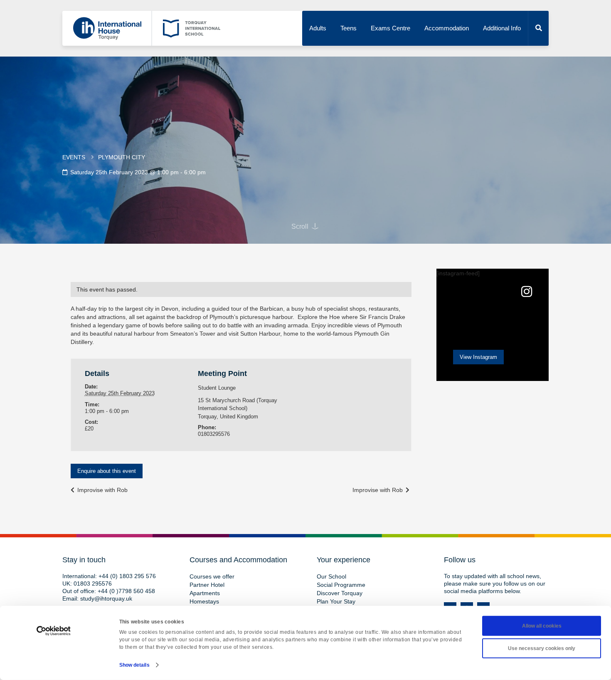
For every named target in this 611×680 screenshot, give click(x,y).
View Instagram (478, 357)
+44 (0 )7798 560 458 (126, 591)
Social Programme (341, 584)
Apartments (205, 593)
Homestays (204, 601)
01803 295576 (93, 583)
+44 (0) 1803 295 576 (127, 576)
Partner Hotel (207, 584)
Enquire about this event (106, 471)
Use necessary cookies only (541, 648)
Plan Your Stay (336, 601)
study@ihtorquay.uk (106, 598)
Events (73, 157)
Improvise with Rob (102, 490)
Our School (331, 576)
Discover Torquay (339, 593)
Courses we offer (212, 576)
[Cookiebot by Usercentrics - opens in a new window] (53, 631)
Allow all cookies (542, 626)
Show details (134, 665)
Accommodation (446, 28)
